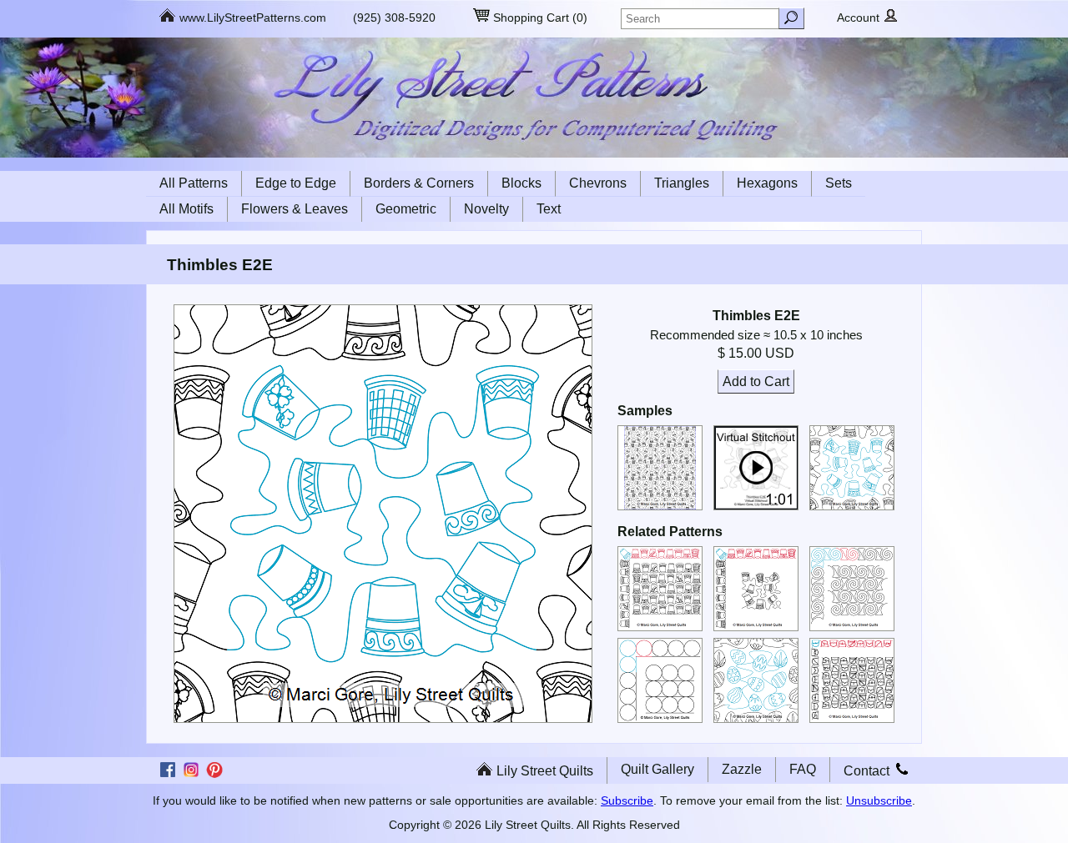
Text (549, 209)
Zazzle (742, 769)
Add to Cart (756, 381)
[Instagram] (191, 775)
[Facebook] (168, 775)
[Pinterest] (214, 775)
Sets (838, 183)
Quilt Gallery (657, 769)
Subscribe (627, 800)
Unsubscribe (879, 800)
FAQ (802, 769)
